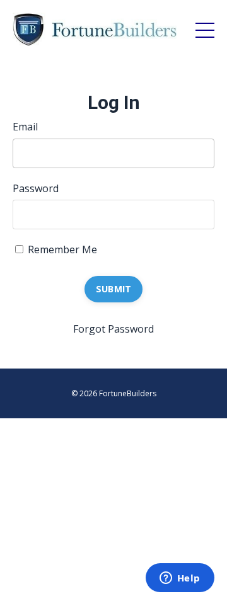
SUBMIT (114, 289)
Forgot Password (113, 329)
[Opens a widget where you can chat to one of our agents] (179, 579)
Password (36, 188)
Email (25, 127)
